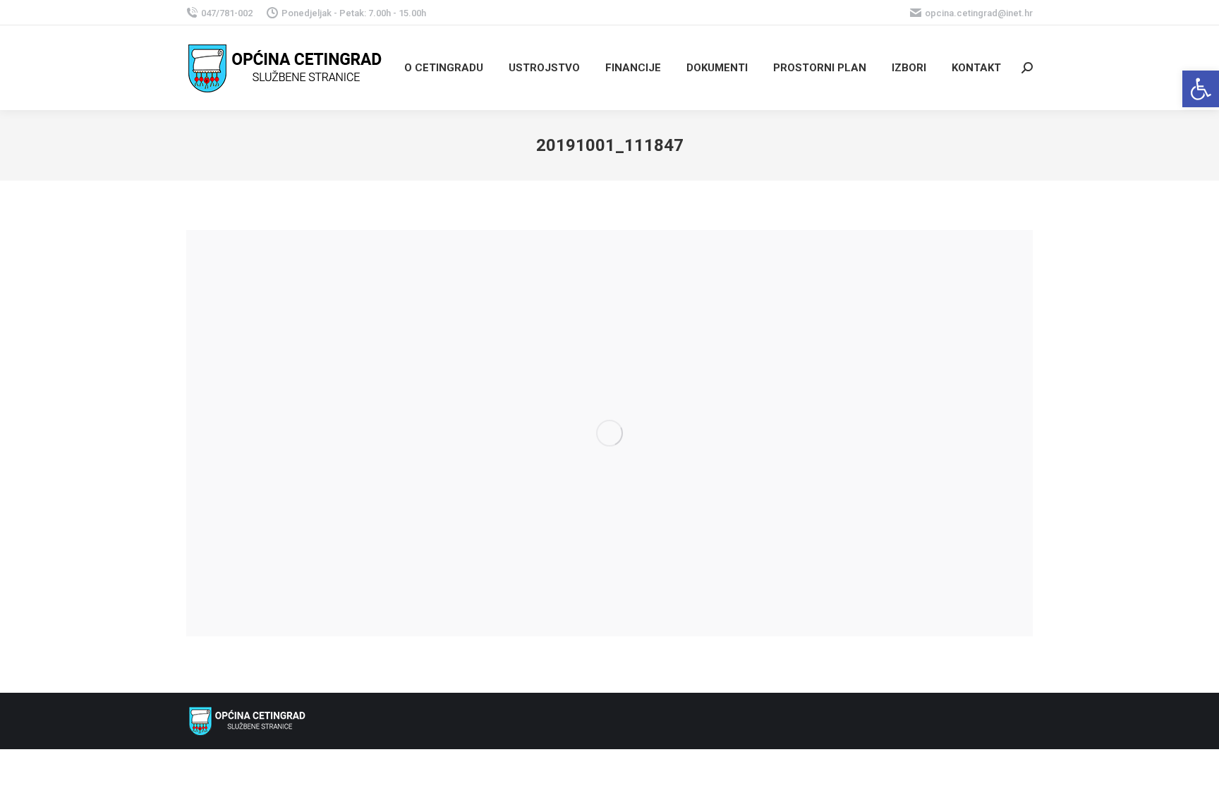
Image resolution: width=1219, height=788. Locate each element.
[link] (1200, 89)
